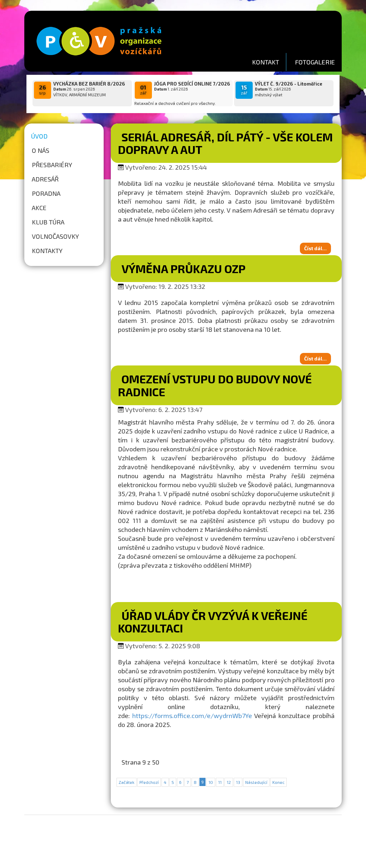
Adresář (45, 179)
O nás (40, 150)
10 (210, 782)
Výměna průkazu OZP (184, 268)
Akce (39, 208)
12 (229, 782)
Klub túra (48, 222)
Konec (278, 782)
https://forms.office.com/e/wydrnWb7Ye (192, 715)
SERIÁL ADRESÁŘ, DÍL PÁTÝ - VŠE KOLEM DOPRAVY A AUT (225, 143)
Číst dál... (315, 248)
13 (238, 782)
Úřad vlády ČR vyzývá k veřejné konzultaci (212, 621)
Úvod (39, 136)
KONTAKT (265, 62)
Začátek (126, 782)
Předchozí (149, 782)
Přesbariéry (52, 165)
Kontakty (47, 250)
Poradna (46, 193)
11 (220, 782)
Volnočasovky (55, 236)
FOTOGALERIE (315, 62)
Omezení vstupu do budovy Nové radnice (215, 385)
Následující (256, 782)
